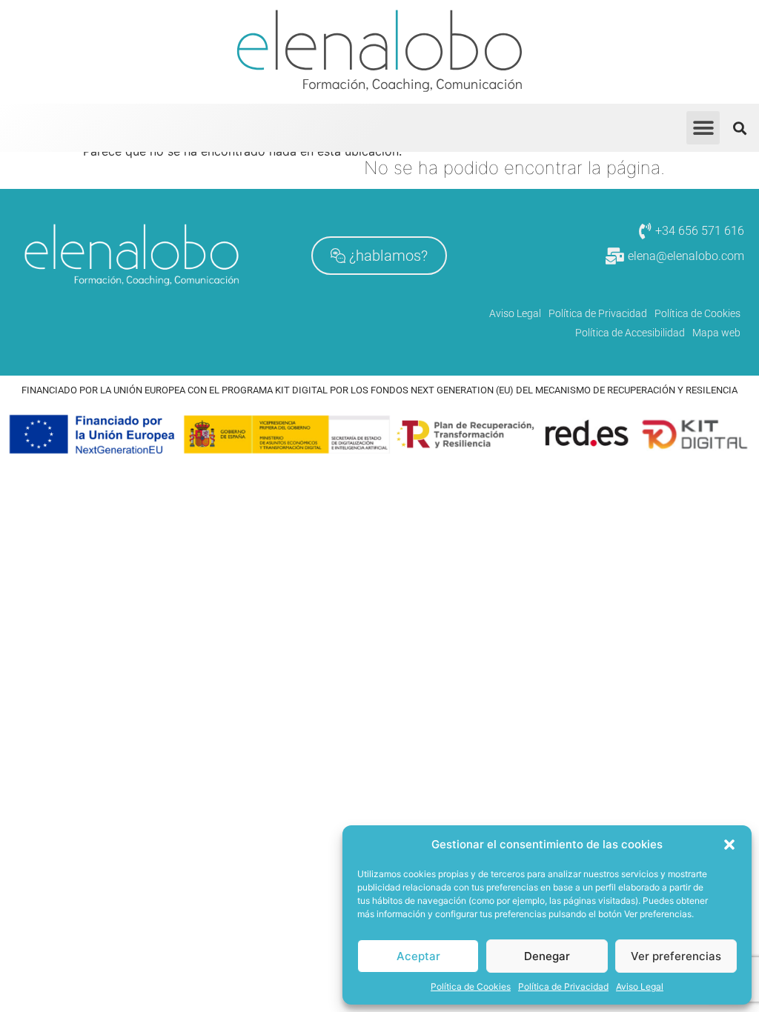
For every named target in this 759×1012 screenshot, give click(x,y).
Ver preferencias (676, 956)
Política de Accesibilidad (630, 333)
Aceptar (418, 956)
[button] (729, 844)
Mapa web (716, 333)
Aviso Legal (639, 986)
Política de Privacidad (563, 986)
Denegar (547, 956)
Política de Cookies (471, 986)
